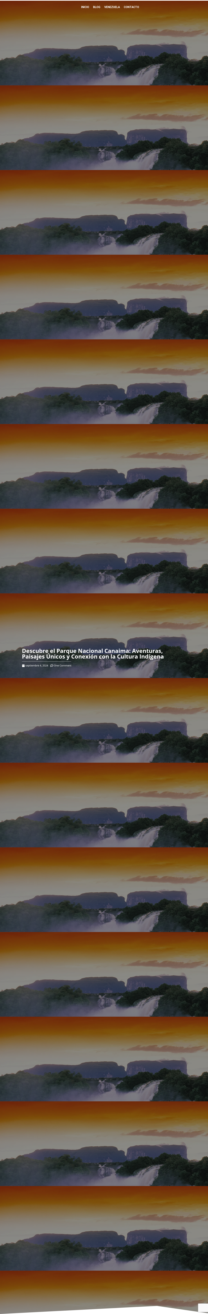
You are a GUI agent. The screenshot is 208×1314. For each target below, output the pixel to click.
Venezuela (112, 7)
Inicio (85, 7)
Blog (96, 7)
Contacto (131, 7)
